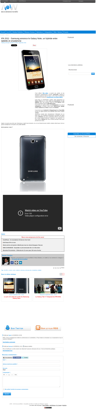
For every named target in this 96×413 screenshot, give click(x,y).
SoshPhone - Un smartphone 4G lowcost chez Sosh (16, 240)
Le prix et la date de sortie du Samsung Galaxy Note (16, 297)
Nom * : (4, 359)
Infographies (48, 32)
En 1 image (58, 405)
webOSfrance (22, 1)
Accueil (3, 32)
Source (3, 234)
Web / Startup (58, 32)
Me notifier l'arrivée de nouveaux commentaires (16, 389)
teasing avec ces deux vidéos (55, 97)
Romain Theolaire (10, 42)
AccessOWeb (19, 404)
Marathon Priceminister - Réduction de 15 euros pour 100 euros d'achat (22, 250)
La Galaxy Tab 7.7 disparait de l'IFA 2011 (48, 296)
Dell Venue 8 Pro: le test (9, 242)
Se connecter (78, 136)
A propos (81, 1)
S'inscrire (86, 136)
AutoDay (65, 405)
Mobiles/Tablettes (18, 32)
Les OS (9, 32)
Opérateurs (39, 32)
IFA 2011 (45, 93)
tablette (39, 270)
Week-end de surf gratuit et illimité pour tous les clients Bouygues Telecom (23, 245)
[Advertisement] (62, 17)
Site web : (5, 368)
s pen (14, 270)
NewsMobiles (13, 1)
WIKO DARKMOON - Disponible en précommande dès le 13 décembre (21, 247)
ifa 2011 (6, 270)
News (7, 35)
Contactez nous (67, 1)
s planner (18, 270)
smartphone (34, 270)
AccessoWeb (4, 1)
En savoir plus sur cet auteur (19, 259)
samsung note (28, 270)
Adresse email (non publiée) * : (10, 364)
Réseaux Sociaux (29, 32)
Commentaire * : (7, 372)
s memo (10, 270)
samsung (22, 270)
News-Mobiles (45, 405)
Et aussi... (66, 32)
